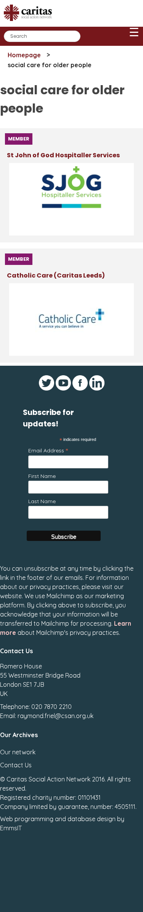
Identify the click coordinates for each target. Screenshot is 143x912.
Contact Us (16, 765)
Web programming (26, 819)
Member (18, 139)
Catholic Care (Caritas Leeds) (56, 275)
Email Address (48, 450)
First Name (42, 476)
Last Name (42, 501)
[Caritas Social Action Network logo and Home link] (30, 23)
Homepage (24, 55)
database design (91, 819)
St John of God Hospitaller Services (63, 155)
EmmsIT (11, 828)
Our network (17, 752)
